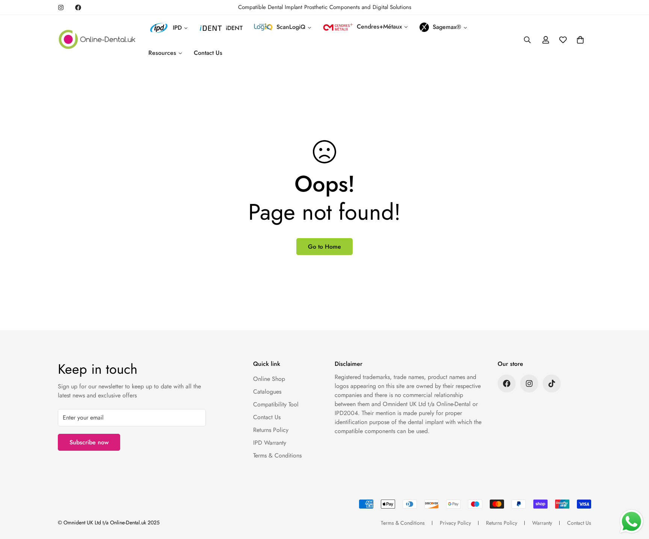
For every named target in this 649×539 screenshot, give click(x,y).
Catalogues (267, 391)
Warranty (542, 523)
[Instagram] (61, 8)
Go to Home (324, 246)
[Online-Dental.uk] (97, 40)
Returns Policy (270, 430)
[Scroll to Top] (634, 498)
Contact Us (267, 417)
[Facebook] (78, 8)
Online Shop (269, 378)
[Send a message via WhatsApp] (631, 521)
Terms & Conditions (277, 455)
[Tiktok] (552, 383)
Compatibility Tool (276, 404)
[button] (580, 39)
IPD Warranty (269, 442)
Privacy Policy (455, 523)
